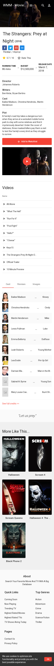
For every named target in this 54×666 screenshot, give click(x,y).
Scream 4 (40, 474)
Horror (17, 51)
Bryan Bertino (18, 93)
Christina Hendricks (27, 102)
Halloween (14, 474)
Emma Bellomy (18, 339)
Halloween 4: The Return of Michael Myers (40, 518)
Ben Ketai (6, 93)
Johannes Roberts (11, 84)
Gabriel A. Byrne (18, 381)
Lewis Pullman (18, 328)
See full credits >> (10, 403)
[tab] (8, 284)
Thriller (7, 51)
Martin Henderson (19, 318)
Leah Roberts (17, 350)
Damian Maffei (17, 371)
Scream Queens (13, 518)
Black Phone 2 (14, 561)
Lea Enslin (16, 360)
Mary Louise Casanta (19, 392)
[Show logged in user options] (49, 5)
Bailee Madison (9, 102)
